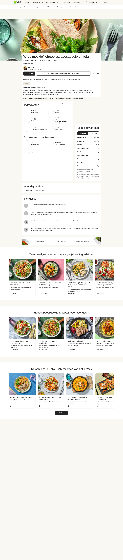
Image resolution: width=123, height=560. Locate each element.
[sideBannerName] (88, 111)
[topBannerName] (61, 14)
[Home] (21, 7)
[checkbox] (24, 63)
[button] (92, 2)
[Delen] (98, 73)
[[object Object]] (93, 73)
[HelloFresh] (17, 2)
